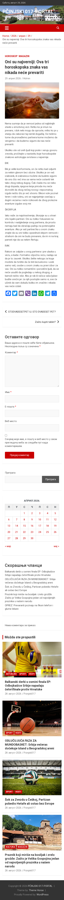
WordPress (43, 894)
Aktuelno (11, 674)
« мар (8, 546)
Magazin (24, 56)
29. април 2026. (13, 78)
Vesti (32, 674)
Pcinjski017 (29, 693)
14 (16, 525)
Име (8, 392)
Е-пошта (10, 406)
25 (47, 532)
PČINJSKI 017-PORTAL (27, 11)
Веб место (11, 421)
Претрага (10, 472)
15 (24, 525)
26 (55, 532)
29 (24, 538)
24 (39, 532)
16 (32, 525)
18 (47, 525)
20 (9, 532)
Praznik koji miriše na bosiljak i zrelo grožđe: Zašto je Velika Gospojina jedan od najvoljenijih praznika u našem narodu (30, 598)
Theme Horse (36, 890)
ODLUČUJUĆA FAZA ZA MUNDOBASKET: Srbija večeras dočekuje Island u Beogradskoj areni (29, 744)
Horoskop (11, 56)
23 (32, 532)
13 (9, 525)
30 (32, 538)
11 (47, 519)
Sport (22, 674)
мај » (56, 546)
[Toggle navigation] (6, 28)
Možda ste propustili (20, 637)
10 (39, 519)
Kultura (10, 847)
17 (39, 525)
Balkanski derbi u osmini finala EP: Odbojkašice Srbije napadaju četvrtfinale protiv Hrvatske (28, 685)
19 (55, 525)
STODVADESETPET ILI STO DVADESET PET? (32, 311)
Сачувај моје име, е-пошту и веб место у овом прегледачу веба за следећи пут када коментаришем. (31, 443)
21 (16, 532)
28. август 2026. (13, 693)
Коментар (11, 352)
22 (24, 532)
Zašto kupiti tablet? (45, 321)
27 (9, 538)
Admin (26, 78)
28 (16, 538)
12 (55, 519)
